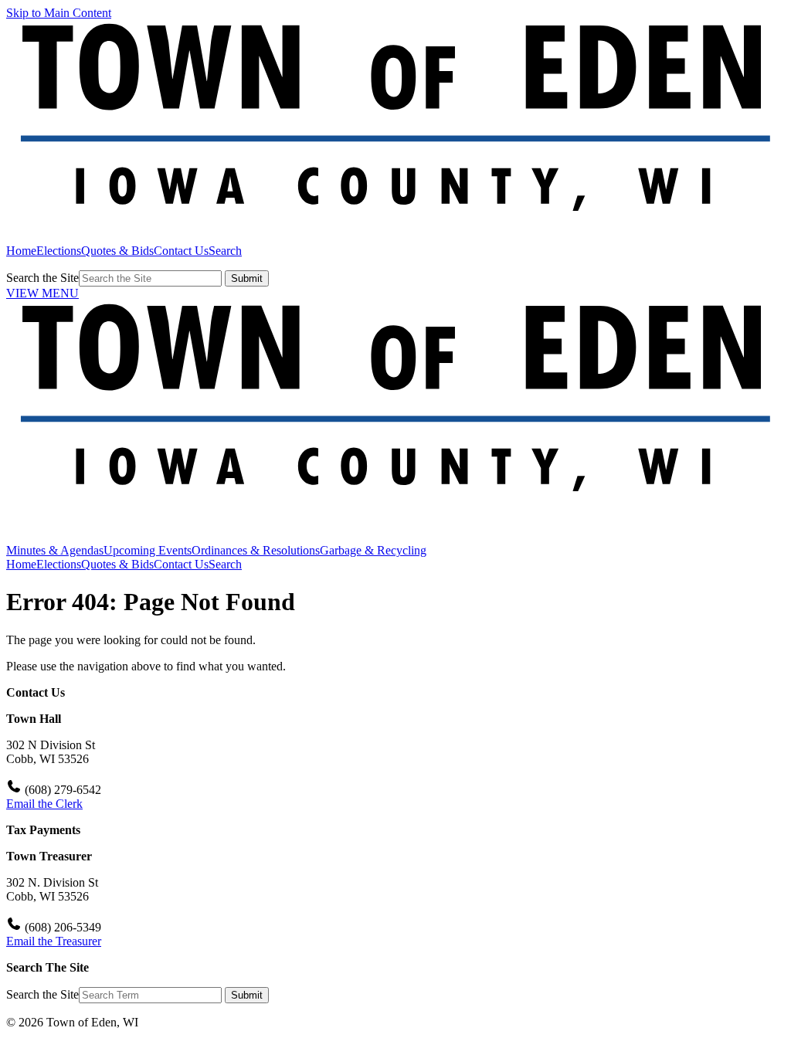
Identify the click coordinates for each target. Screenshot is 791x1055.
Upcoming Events (148, 550)
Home (21, 250)
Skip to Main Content (58, 12)
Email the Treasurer (53, 941)
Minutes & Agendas (55, 550)
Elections (58, 250)
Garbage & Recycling (373, 550)
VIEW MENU (42, 293)
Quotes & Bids (117, 250)
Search (225, 250)
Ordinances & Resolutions (256, 550)
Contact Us (181, 250)
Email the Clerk (44, 803)
